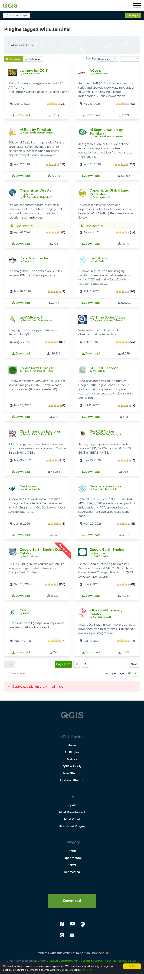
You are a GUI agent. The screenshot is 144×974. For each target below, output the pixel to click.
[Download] (72, 895)
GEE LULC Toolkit (104, 368)
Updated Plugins (72, 780)
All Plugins (72, 752)
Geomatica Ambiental (104, 489)
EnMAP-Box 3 (31, 317)
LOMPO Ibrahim (101, 556)
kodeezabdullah (31, 489)
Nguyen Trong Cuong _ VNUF (38, 371)
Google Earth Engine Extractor (107, 551)
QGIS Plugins (72, 736)
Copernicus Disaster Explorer (36, 192)
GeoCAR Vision (102, 431)
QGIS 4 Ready (72, 766)
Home (72, 745)
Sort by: (91, 58)
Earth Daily (98, 261)
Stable (72, 850)
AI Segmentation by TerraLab (106, 131)
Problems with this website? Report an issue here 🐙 (72, 953)
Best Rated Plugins (72, 826)
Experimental (72, 857)
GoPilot (26, 610)
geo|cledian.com (31, 73)
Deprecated (72, 871)
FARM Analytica (101, 73)
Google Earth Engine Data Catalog (41, 551)
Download (72, 901)
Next (134, 664)
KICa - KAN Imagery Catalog (106, 612)
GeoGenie (28, 486)
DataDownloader (34, 258)
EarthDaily (98, 258)
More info (87, 969)
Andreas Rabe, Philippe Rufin (38, 434)
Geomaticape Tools (105, 486)
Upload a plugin (18, 15)
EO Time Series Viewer (108, 317)
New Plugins (72, 773)
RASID (26, 613)
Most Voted (72, 819)
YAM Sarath (99, 371)
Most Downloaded (72, 812)
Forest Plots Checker (37, 368)
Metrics (72, 759)
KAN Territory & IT (102, 617)
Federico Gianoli (101, 197)
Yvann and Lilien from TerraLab (39, 132)
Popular (72, 805)
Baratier (27, 261)
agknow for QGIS (34, 70)
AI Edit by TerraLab (35, 130)
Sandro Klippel (30, 556)
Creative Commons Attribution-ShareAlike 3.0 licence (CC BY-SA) (92, 960)
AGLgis (95, 70)
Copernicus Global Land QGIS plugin (109, 192)
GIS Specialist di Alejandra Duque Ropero (44, 197)
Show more (17, 673)
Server (72, 864)
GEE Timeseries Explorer (40, 431)
